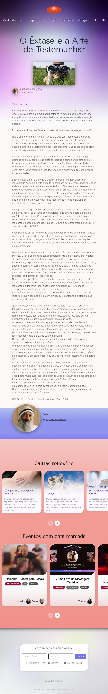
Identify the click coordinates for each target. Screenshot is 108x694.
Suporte (70, 663)
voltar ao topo (55, 681)
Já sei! (51, 494)
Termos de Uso (67, 689)
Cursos (51, 20)
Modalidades (11, 20)
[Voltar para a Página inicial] (54, 9)
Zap (80, 663)
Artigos (83, 20)
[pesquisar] (95, 22)
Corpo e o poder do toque (19, 492)
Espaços (67, 20)
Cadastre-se (56, 663)
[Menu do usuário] (104, 22)
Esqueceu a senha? (37, 663)
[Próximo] (57, 523)
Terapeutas (33, 20)
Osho (39, 89)
